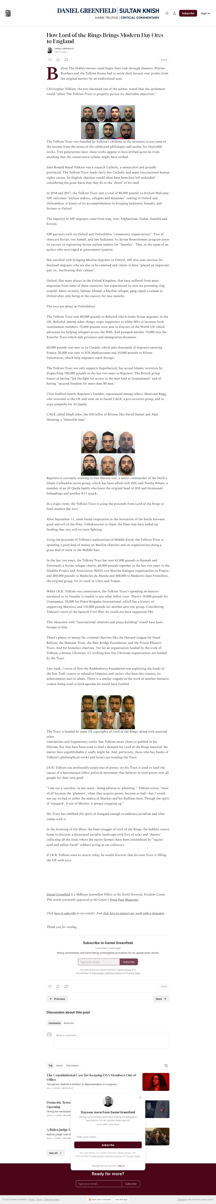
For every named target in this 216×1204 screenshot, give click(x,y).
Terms (39, 1199)
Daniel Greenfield (64, 48)
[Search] (167, 13)
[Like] (50, 59)
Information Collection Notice (107, 1156)
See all (53, 1153)
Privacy (31, 1199)
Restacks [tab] (69, 1023)
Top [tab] (50, 1065)
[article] (108, 1084)
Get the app (121, 1199)
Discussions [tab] (72, 1065)
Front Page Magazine (124, 899)
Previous (59, 998)
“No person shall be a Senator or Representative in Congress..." (83, 1084)
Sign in (205, 13)
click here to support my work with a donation (133, 913)
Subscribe (188, 13)
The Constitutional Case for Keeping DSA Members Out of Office (91, 1077)
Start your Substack (101, 1199)
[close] (140, 1097)
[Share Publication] (174, 13)
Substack (182, 1199)
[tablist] (61, 1023)
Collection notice (51, 1199)
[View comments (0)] (58, 59)
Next (159, 998)
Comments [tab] (55, 1023)
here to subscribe (65, 913)
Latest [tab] (59, 1065)
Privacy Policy (133, 1156)
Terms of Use (124, 1152)
